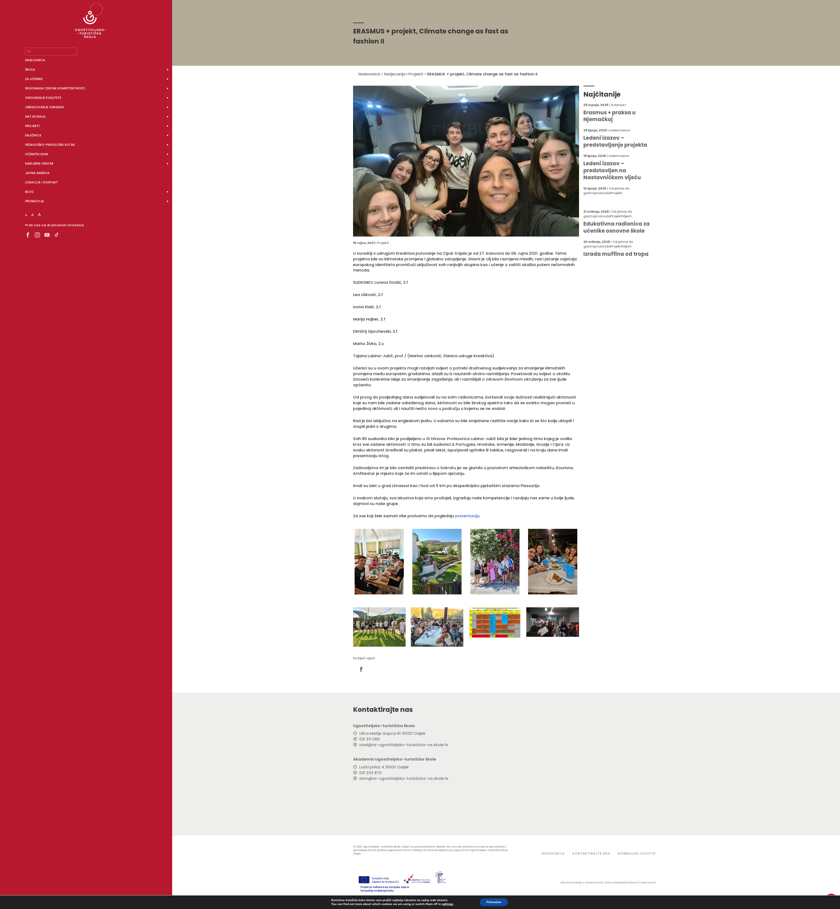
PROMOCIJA (34, 201)
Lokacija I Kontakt (41, 182)
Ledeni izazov (619, 130)
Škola (30, 69)
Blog (29, 192)
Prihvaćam (493, 902)
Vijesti (626, 216)
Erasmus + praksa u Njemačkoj (609, 116)
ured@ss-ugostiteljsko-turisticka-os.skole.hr (403, 744)
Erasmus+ (618, 105)
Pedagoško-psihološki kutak (50, 145)
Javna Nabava (37, 173)
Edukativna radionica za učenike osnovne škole (616, 227)
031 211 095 (369, 739)
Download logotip (637, 853)
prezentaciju (467, 516)
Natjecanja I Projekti (403, 74)
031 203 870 (370, 772)
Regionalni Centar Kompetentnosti (55, 88)
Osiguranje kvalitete (43, 98)
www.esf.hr (648, 882)
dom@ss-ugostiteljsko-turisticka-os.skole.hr (404, 778)
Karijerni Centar (39, 163)
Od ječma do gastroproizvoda (606, 190)
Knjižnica (33, 135)
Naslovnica (35, 60)
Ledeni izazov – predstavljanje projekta (615, 141)
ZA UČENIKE (34, 79)
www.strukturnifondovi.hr (622, 882)
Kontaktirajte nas (591, 853)
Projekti (32, 126)
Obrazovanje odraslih (44, 107)
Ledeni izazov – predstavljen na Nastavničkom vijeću (612, 170)
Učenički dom (36, 154)
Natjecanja (35, 116)
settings (447, 904)
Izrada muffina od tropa (616, 254)
